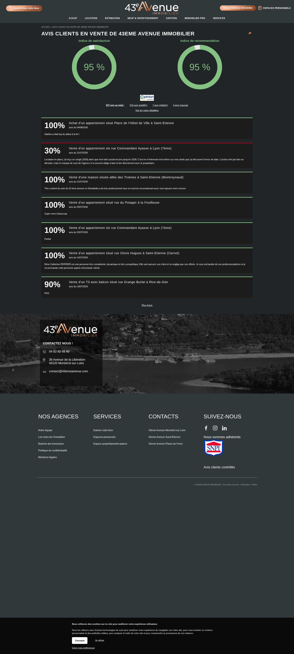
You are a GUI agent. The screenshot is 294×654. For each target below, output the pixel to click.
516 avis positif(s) (138, 105)
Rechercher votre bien (26, 8)
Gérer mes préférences (83, 648)
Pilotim (254, 485)
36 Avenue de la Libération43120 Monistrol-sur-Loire (67, 361)
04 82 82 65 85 (59, 351)
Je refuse (99, 640)
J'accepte (80, 640)
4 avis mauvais (180, 105)
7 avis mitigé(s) (160, 105)
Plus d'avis (147, 305)
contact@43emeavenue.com (68, 371)
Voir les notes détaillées (147, 110)
